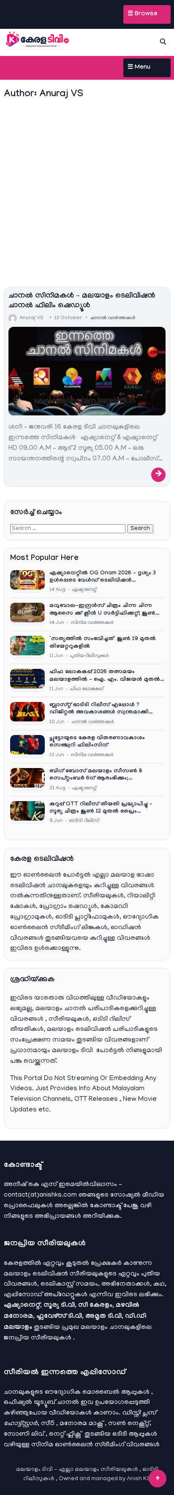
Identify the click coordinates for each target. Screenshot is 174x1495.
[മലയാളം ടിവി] (37, 40)
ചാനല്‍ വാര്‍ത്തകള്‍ (112, 318)
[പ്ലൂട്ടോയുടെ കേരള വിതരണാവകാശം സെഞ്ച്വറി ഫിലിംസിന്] (27, 746)
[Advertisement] (87, 194)
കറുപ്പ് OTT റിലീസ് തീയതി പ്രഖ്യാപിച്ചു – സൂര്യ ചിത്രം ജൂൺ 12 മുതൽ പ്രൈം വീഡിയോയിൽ (100, 808)
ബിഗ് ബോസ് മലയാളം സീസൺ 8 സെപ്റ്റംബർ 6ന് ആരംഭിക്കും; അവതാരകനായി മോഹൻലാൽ (95, 775)
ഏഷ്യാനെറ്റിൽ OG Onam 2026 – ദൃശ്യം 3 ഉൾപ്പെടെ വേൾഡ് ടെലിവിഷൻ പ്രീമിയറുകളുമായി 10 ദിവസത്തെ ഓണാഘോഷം (102, 577)
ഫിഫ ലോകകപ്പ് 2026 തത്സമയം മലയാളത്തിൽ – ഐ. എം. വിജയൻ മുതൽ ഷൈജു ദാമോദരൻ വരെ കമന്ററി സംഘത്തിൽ (104, 676)
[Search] (163, 41)
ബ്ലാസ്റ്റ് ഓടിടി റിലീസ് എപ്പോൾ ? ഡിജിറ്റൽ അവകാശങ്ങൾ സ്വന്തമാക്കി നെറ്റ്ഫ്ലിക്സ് (99, 709)
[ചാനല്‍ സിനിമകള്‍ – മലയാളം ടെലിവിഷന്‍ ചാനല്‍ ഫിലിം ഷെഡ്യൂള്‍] (87, 371)
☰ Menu (139, 68)
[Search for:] (68, 528)
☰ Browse (143, 14)
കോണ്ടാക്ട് (106, 1206)
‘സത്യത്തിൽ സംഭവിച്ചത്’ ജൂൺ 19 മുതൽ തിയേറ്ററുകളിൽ (102, 643)
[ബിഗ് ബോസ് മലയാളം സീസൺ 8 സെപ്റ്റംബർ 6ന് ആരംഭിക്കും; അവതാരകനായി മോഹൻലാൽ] (27, 779)
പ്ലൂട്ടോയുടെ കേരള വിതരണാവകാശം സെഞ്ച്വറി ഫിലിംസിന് (97, 742)
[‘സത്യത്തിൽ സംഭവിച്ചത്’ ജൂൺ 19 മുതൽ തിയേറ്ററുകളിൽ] (27, 647)
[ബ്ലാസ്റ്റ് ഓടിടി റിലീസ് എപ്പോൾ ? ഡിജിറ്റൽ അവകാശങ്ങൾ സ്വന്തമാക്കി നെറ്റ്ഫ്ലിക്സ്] (27, 713)
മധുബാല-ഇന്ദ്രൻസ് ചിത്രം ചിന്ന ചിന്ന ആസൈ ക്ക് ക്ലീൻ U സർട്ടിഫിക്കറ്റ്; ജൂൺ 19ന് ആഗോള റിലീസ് (102, 610)
